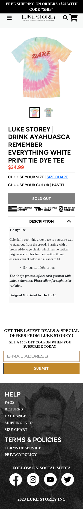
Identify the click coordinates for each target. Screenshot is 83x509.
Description (41, 221)
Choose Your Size (38, 177)
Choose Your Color (36, 185)
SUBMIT (41, 368)
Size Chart (57, 177)
